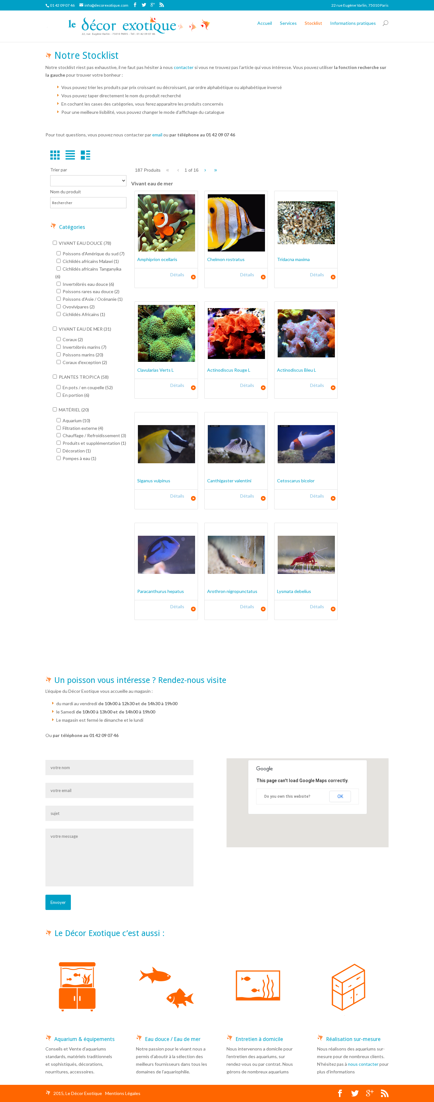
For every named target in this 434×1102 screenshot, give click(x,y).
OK (340, 796)
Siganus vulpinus (153, 480)
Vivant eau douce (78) (84, 243)
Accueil (264, 23)
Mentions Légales (122, 1093)
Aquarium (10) (76, 420)
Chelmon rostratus (226, 259)
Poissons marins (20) (82, 354)
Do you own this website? (287, 796)
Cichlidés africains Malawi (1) (90, 261)
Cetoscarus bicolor (296, 480)
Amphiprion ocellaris (157, 259)
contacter (183, 67)
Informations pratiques (353, 23)
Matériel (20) (73, 409)
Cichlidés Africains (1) (83, 314)
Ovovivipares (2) (78, 306)
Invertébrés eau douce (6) (88, 284)
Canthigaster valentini (229, 480)
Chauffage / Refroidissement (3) (94, 435)
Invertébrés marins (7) (84, 347)
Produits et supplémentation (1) (94, 443)
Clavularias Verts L (155, 370)
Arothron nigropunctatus (232, 591)
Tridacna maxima (293, 259)
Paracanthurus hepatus (160, 591)
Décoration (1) (76, 450)
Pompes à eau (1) (79, 458)
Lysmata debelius (294, 591)
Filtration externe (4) (82, 428)
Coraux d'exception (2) (84, 362)
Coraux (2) (72, 339)
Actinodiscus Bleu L (296, 370)
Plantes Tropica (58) (83, 377)
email (157, 134)
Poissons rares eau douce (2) (90, 291)
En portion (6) (75, 395)
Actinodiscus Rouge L (228, 370)
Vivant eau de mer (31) (84, 329)
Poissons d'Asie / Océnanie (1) (92, 299)
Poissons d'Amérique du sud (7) (93, 253)
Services (288, 23)
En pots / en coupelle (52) (87, 387)
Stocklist (313, 23)
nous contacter (363, 1064)
